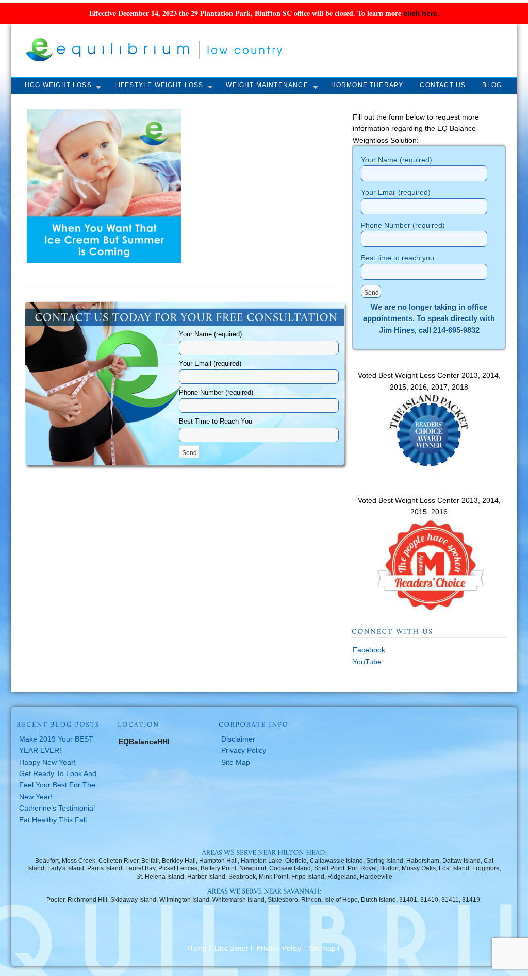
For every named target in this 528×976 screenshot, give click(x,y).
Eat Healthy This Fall (53, 820)
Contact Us (443, 85)
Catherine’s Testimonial (57, 808)
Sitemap (322, 948)
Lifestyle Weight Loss (159, 85)
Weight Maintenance (267, 85)
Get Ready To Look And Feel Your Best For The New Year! (57, 785)
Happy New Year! (47, 762)
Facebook (369, 650)
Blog (492, 85)
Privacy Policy (243, 750)
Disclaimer (238, 739)
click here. (421, 13)
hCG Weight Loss (58, 85)
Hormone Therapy (367, 85)
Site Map (235, 762)
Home (197, 948)
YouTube (367, 662)
